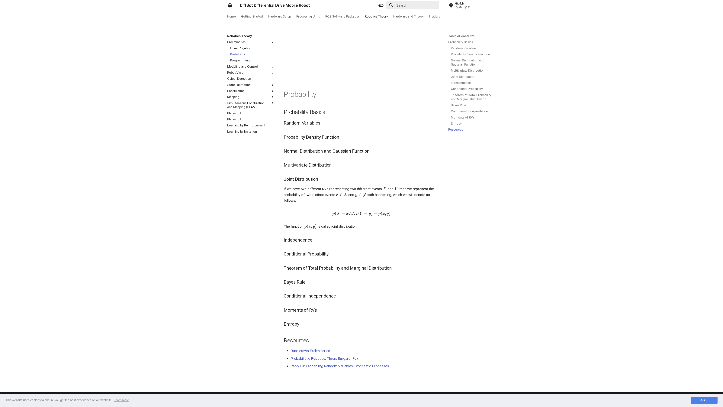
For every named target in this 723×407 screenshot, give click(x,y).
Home (231, 16)
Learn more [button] (121, 400)
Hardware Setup (279, 16)
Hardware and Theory (408, 16)
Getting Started (252, 16)
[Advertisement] (361, 61)
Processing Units (308, 16)
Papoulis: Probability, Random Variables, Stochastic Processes (340, 366)
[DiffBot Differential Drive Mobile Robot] (230, 5)
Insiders (434, 16)
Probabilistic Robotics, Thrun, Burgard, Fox (324, 358)
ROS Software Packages (342, 16)
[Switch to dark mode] (380, 5)
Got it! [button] (704, 400)
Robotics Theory (376, 16)
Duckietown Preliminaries (310, 351)
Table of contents (461, 36)
